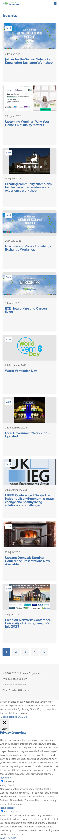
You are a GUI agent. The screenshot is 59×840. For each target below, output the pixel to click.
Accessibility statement (14, 684)
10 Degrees (23, 690)
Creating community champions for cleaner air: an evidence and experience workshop (28, 187)
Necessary (9, 781)
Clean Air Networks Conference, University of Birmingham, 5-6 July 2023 (28, 623)
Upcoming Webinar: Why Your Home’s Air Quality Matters (27, 123)
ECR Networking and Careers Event (26, 310)
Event (8, 28)
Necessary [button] (5, 778)
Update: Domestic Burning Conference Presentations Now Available (27, 561)
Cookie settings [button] (9, 717)
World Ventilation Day (21, 371)
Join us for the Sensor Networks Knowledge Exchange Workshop (29, 60)
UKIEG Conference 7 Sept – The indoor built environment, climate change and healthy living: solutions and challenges (29, 500)
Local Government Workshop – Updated (27, 434)
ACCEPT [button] (22, 717)
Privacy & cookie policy (15, 679)
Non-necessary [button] (7, 808)
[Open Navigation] (55, 3)
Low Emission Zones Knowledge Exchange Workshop (28, 247)
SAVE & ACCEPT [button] (8, 838)
